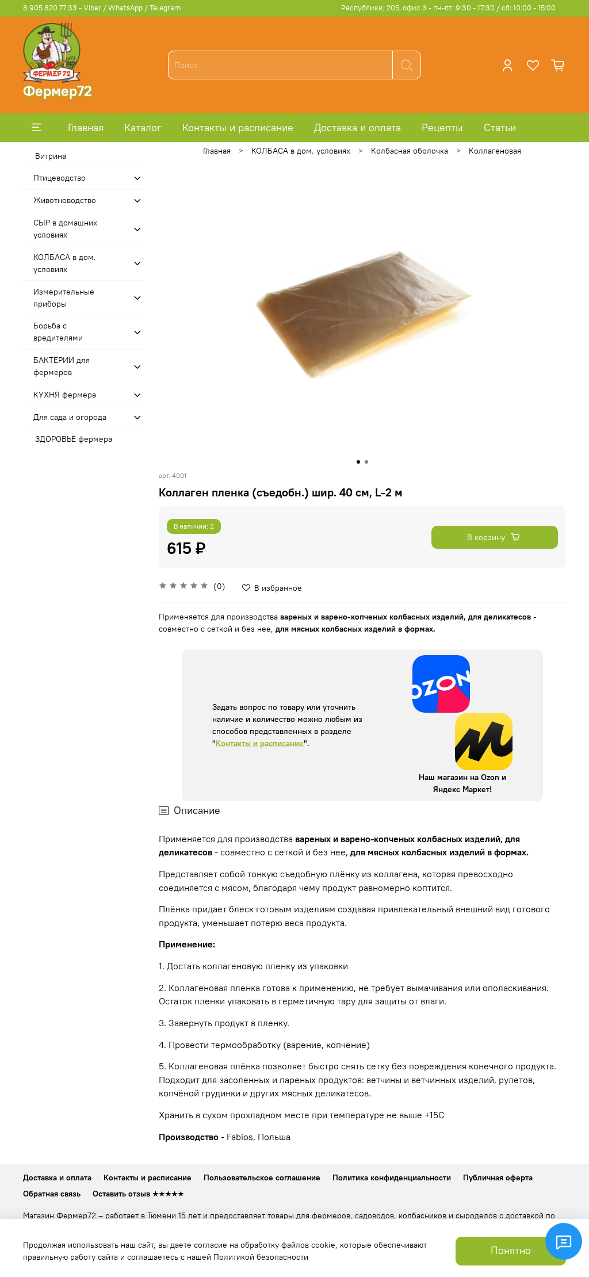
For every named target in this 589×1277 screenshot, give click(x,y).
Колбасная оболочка (409, 151)
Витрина (50, 156)
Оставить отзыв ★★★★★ (138, 1193)
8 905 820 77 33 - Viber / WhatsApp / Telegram (102, 7)
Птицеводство (59, 178)
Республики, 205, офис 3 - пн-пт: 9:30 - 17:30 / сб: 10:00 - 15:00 (448, 7)
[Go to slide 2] (366, 462)
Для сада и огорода (69, 417)
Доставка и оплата (357, 127)
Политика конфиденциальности (391, 1177)
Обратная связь (52, 1193)
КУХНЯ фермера (64, 394)
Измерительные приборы (63, 297)
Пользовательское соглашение (262, 1177)
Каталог (143, 127)
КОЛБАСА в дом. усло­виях (300, 151)
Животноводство (64, 200)
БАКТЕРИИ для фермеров (61, 366)
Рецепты (442, 127)
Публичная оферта (498, 1177)
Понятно (511, 1250)
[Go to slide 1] (358, 462)
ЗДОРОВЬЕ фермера (73, 439)
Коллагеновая (495, 151)
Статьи (500, 127)
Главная (86, 127)
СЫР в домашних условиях (65, 228)
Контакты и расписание (237, 127)
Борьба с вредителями (58, 331)
